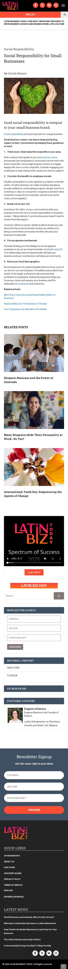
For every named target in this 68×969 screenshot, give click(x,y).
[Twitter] (42, 5)
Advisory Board (13, 873)
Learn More (34, 572)
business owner (49, 157)
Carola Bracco (17, 73)
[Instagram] (56, 5)
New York (13, 667)
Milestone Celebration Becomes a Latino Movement (30, 923)
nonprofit (57, 249)
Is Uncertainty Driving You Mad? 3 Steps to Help (27, 945)
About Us (9, 861)
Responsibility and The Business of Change (25, 303)
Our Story (9, 867)
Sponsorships (12, 856)
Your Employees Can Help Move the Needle (25, 309)
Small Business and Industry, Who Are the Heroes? (29, 917)
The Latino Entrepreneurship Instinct (22, 939)
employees (23, 283)
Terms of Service (13, 885)
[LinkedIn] (49, 5)
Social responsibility (14, 134)
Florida (12, 675)
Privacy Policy (12, 879)
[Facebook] (35, 5)
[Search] (59, 596)
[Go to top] (64, 966)
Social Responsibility (19, 49)
